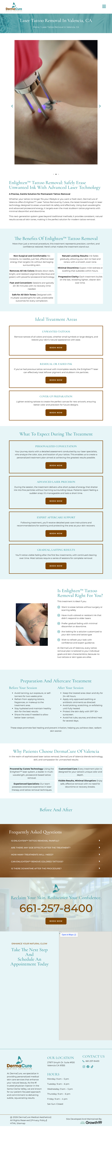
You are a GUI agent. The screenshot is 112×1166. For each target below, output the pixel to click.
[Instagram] (83, 1066)
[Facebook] (88, 1066)
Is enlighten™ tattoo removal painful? (35, 840)
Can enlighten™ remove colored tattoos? (37, 861)
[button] (12, 106)
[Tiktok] (92, 1066)
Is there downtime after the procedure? (36, 868)
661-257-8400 (56, 908)
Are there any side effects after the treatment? (40, 847)
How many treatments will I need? (32, 854)
